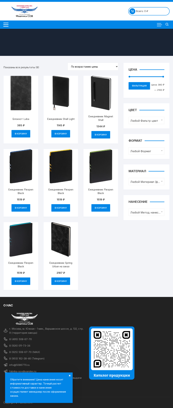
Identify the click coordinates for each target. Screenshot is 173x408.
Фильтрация (139, 85)
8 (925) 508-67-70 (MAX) (24, 352)
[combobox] (146, 120)
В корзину (21, 133)
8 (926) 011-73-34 (19, 345)
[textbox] (145, 121)
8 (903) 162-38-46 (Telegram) (27, 358)
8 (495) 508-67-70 (20, 339)
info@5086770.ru (19, 365)
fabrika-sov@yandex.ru (22, 371)
